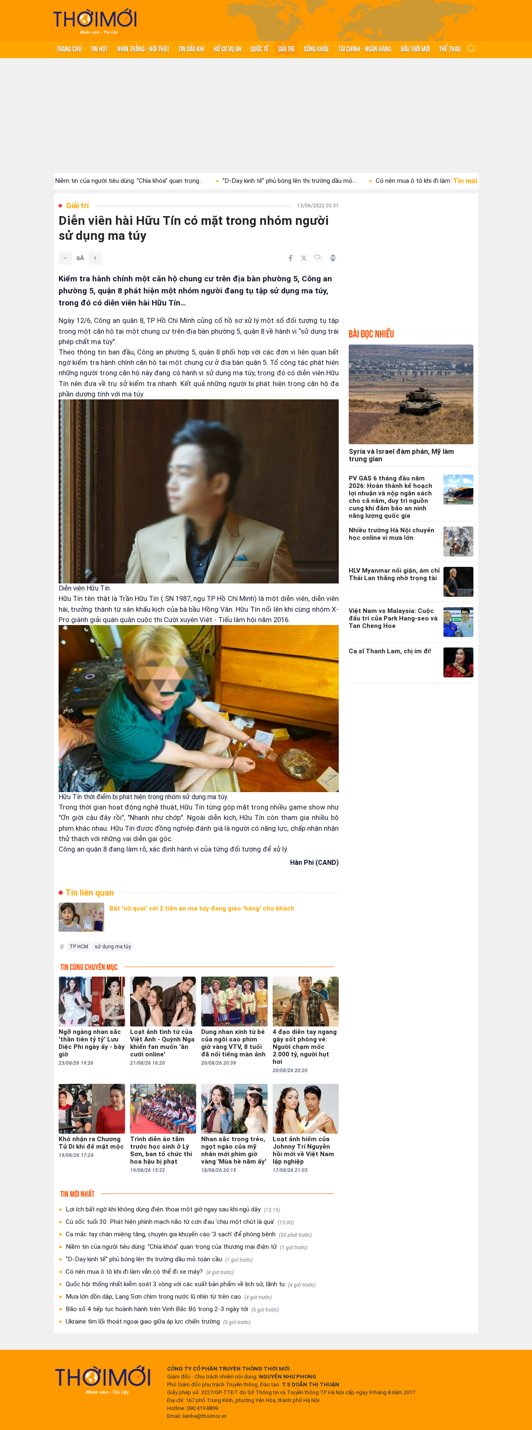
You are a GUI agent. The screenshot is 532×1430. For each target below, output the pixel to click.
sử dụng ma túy (113, 947)
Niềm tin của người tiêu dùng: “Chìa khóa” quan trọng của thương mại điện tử (187, 1246)
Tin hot (99, 48)
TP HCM (78, 947)
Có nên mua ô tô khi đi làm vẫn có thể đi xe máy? (150, 1271)
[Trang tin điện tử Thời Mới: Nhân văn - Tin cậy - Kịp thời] (94, 21)
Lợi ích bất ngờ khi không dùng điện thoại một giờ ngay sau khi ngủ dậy (173, 1209)
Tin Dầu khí (191, 48)
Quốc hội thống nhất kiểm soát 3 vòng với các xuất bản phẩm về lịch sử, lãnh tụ (190, 1284)
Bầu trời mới (415, 48)
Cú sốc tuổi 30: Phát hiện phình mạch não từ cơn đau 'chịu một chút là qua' (180, 1222)
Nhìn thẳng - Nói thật (143, 48)
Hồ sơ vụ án (227, 48)
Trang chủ (69, 48)
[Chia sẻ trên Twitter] (304, 258)
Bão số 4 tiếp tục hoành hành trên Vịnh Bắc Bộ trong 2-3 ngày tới (172, 1309)
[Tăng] (95, 258)
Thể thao (450, 48)
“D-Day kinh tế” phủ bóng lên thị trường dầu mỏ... (236, 181)
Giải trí (286, 48)
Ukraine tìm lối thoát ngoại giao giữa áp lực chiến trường (158, 1321)
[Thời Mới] (102, 1380)
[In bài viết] (333, 258)
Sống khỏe (316, 48)
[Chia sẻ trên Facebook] (291, 258)
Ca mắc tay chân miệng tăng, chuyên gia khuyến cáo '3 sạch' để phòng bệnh (189, 1234)
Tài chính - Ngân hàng (364, 48)
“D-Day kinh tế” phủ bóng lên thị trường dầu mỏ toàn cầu (159, 1259)
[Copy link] (318, 258)
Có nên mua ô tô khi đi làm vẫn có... (372, 181)
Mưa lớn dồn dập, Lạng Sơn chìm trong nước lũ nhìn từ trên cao (169, 1296)
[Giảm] (65, 258)
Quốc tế (260, 48)
